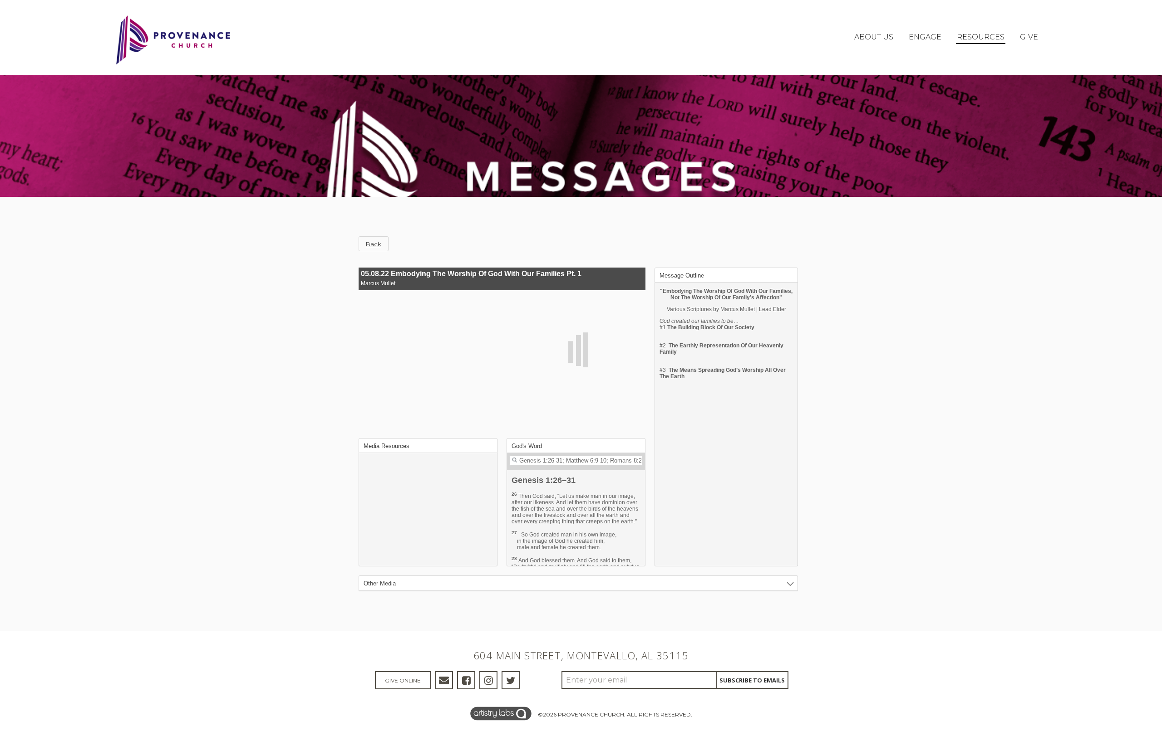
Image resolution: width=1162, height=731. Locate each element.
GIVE (1029, 37)
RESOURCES (980, 37)
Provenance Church (591, 714)
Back (373, 244)
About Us (873, 37)
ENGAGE (925, 37)
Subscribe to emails (752, 680)
